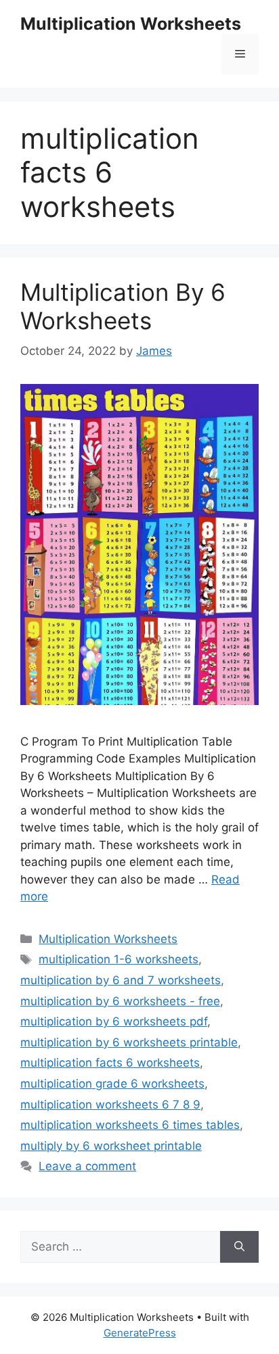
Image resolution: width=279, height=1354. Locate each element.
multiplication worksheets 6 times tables (130, 1125)
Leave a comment (87, 1166)
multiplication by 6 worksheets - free (120, 1001)
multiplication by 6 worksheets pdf (113, 1021)
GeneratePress (140, 1332)
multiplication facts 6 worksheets (110, 1062)
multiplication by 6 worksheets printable (129, 1042)
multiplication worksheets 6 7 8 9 (110, 1104)
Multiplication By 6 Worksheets (123, 306)
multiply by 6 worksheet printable (111, 1146)
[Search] (239, 1247)
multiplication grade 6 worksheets (112, 1083)
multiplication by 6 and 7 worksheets (120, 980)
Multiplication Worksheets (130, 24)
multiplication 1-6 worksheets (118, 959)
